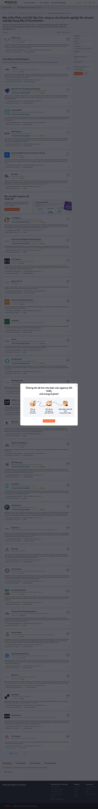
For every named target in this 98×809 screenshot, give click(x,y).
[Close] (76, 385)
